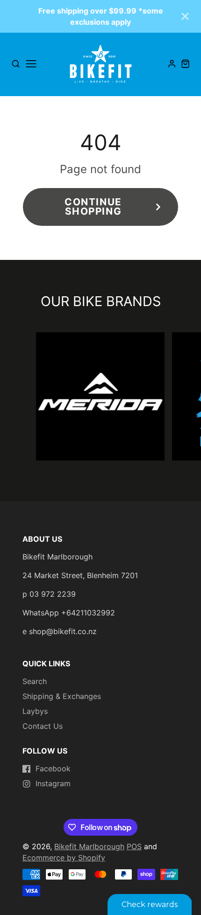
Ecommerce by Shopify (63, 857)
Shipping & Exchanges (61, 696)
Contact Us (42, 726)
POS (134, 846)
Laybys (35, 711)
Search (34, 681)
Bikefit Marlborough (89, 846)
